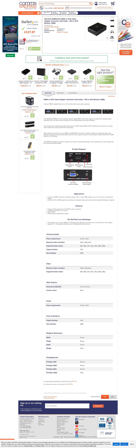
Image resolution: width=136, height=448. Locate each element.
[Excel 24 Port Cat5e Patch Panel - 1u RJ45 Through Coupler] (29, 124)
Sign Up (105, 4)
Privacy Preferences (89, 446)
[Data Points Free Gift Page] (78, 9)
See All (67, 65)
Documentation (73, 92)
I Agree (116, 444)
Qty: (21, 48)
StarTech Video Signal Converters (105, 80)
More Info (28, 42)
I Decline (124, 444)
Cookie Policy (61, 429)
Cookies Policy (28, 446)
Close (132, 444)
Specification (60, 92)
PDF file (74, 381)
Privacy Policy (40, 446)
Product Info (48, 92)
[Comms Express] (28, 9)
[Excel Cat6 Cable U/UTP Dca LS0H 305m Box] (29, 100)
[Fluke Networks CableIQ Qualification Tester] (29, 145)
